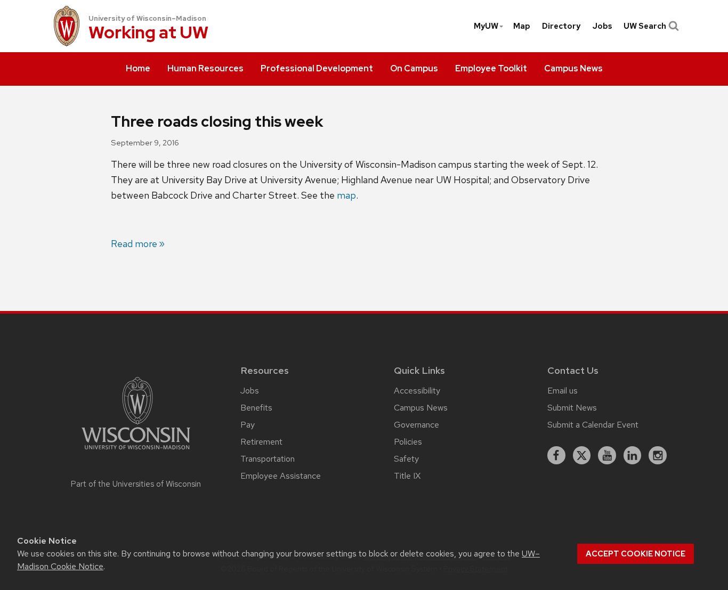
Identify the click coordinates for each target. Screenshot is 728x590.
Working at (148, 33)
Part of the (136, 484)
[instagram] (658, 455)
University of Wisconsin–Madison (147, 18)
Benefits (256, 407)
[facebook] (556, 455)
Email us (562, 390)
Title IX (407, 475)
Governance (416, 424)
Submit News (572, 407)
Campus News (421, 407)
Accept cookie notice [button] (635, 553)
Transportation (267, 458)
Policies (408, 441)
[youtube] (607, 455)
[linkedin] (633, 455)
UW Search (645, 26)
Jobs (602, 26)
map (346, 195)
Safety (406, 458)
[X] (582, 455)
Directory (561, 26)
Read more (134, 243)
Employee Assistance (280, 475)
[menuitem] (138, 69)
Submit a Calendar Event (592, 424)
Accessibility (417, 390)
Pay (247, 424)
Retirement (261, 441)
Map (521, 26)
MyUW (486, 26)
